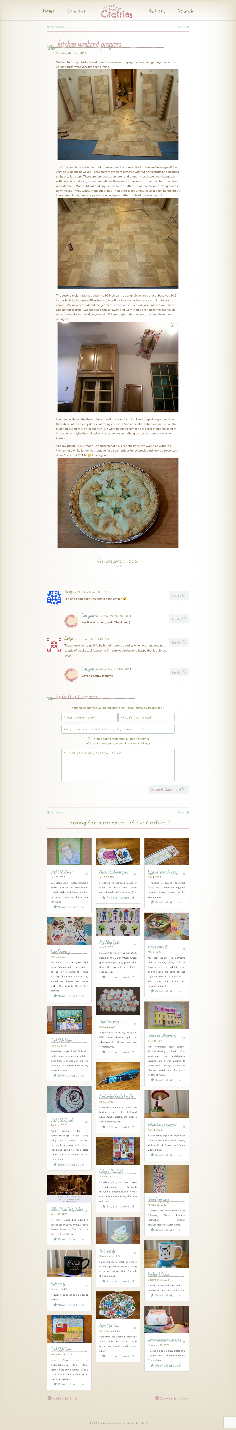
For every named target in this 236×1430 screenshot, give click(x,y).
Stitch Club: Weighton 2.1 (162, 1036)
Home (49, 11)
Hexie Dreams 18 (157, 947)
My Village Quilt (109, 942)
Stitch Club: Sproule (62, 1120)
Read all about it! (69, 906)
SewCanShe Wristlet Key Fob (116, 1096)
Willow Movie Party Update (67, 1209)
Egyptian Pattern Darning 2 (164, 872)
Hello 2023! (58, 1284)
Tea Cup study (107, 1251)
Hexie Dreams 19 (60, 951)
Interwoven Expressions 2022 (164, 1340)
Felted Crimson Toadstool (162, 1125)
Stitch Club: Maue (61, 1040)
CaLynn (88, 615)
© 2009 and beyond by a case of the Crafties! (118, 1423)
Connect (75, 11)
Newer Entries (174, 1398)
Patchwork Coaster (158, 1274)
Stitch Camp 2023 (158, 1199)
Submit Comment (166, 789)
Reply (176, 595)
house (118, 566)
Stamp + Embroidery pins (113, 872)
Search (185, 11)
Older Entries (66, 1398)
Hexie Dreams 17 (109, 1022)
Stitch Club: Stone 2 (62, 872)
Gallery (157, 11)
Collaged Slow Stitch (111, 1171)
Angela (80, 446)
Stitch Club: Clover (61, 1349)
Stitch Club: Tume (109, 1326)
